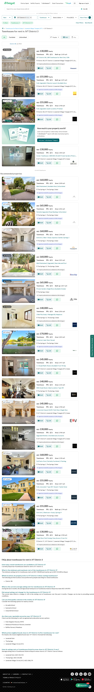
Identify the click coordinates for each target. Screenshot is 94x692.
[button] (6, 18)
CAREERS (16, 674)
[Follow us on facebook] (72, 674)
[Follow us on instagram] (85, 674)
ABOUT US (6, 674)
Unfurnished (23, 37)
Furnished (12, 37)
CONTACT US (26, 674)
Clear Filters (79, 23)
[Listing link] (40, 59)
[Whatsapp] (57, 68)
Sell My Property (35, 3)
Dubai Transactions (57, 3)
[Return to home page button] (9, 3)
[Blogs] (68, 3)
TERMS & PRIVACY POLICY (12, 677)
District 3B (13, 44)
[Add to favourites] (32, 69)
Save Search (88, 23)
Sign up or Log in (84, 3)
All (4, 37)
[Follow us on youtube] (89, 674)
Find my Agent (25, 3)
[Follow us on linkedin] (81, 674)
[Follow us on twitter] (76, 674)
